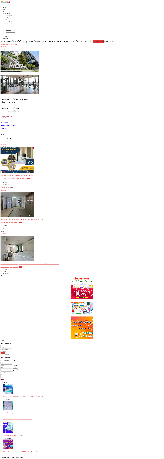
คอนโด (7, 17)
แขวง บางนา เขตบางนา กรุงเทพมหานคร (9, 44)
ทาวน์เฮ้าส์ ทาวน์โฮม (9, 23)
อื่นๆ (6, 34)
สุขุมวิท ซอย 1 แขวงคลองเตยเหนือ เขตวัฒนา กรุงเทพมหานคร (13, 178)
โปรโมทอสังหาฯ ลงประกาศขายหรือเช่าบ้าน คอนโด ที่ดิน (13, 435)
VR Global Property (5, 187)
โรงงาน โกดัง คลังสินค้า (10, 28)
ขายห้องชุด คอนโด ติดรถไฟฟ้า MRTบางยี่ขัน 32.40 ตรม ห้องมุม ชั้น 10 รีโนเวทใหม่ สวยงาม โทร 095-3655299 (24, 219)
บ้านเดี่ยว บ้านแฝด (9, 15)
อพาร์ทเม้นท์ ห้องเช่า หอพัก (11, 26)
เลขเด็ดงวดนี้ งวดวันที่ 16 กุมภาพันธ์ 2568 (10, 413)
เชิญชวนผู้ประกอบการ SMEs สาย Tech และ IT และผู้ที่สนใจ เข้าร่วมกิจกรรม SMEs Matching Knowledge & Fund (23, 396)
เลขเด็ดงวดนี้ (5, 38)
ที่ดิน (6, 19)
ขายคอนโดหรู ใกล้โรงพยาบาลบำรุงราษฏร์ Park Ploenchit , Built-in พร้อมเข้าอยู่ (17, 175)
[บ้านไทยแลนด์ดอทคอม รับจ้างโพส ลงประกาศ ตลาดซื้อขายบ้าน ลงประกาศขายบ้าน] (5, 3)
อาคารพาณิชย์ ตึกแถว (10, 21)
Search (2, 379)
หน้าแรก (4, 7)
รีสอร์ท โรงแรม (8, 30)
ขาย (4, 9)
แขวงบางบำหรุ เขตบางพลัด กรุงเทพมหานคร (10, 222)
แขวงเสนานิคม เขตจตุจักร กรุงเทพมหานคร (9, 267)
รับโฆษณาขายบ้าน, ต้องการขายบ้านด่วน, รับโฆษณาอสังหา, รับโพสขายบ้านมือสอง (17, 419)
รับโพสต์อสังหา (6, 36)
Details (28, 178)
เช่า (3, 11)
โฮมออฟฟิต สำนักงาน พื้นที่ (10, 32)
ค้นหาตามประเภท (6, 13)
